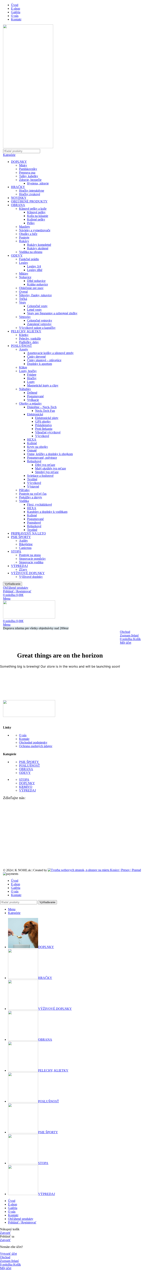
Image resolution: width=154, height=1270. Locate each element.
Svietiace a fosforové (40, 475)
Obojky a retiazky (30, 403)
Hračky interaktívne (31, 190)
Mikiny (23, 273)
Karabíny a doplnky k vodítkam (47, 511)
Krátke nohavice (37, 284)
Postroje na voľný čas (33, 493)
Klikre (23, 367)
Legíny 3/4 (34, 266)
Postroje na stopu (30, 555)
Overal (23, 291)
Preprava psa (27, 172)
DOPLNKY (19, 161)
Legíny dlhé (34, 270)
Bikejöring (25, 544)
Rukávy (24, 241)
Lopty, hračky (28, 371)
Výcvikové (42, 436)
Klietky (23, 335)
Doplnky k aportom (39, 363)
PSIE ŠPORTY (21, 537)
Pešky (31, 223)
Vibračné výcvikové (48, 432)
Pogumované (35, 396)
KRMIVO (25, 786)
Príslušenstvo (43, 425)
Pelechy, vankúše (30, 338)
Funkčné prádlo (29, 259)
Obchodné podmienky (33, 742)
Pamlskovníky (28, 169)
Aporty (23, 349)
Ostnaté (32, 450)
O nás (22, 735)
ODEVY (17, 255)
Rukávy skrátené (37, 248)
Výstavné (33, 486)
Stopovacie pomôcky (32, 558)
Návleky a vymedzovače (34, 230)
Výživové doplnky (31, 576)
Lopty (31, 382)
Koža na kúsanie (37, 216)
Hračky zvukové (29, 194)
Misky (23, 165)
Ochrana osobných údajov (35, 746)
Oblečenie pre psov (31, 288)
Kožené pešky (36, 219)
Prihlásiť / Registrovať (22, 1222)
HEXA (31, 439)
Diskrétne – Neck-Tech (42, 407)
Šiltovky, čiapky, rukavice (35, 295)
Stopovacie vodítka (31, 562)
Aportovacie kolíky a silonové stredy (50, 353)
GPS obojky (43, 421)
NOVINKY (18, 197)
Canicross (25, 547)
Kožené (32, 443)
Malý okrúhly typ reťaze (50, 468)
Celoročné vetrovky (39, 320)
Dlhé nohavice (36, 280)
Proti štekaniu (43, 428)
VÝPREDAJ (19, 566)
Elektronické (35, 414)
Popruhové (34, 522)
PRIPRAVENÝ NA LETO (28, 533)
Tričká (23, 299)
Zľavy (23, 569)
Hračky (31, 378)
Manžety (24, 226)
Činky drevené (36, 356)
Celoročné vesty (37, 306)
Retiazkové (34, 461)
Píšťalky (24, 490)
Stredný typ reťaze (47, 472)
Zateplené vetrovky (39, 324)
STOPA (16, 551)
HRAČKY (18, 187)
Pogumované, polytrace (42, 457)
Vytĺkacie (33, 400)
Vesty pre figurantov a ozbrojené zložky (52, 313)
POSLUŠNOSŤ (21, 345)
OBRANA (18, 205)
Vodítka (24, 501)
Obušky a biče (28, 234)
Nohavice (25, 277)
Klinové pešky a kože (33, 208)
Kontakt (24, 739)
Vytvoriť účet (8, 1253)
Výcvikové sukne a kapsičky (37, 327)
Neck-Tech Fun (45, 410)
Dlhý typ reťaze (45, 465)
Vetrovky (25, 317)
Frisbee (31, 374)
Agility (23, 540)
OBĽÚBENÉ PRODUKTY (29, 201)
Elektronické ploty (46, 418)
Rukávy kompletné (39, 244)
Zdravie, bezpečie (30, 179)
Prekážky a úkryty (30, 497)
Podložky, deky (29, 342)
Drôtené (32, 392)
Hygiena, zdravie (38, 183)
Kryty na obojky (37, 446)
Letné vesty (34, 309)
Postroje (24, 237)
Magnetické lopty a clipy (42, 385)
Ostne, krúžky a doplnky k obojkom (50, 454)
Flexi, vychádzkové (39, 504)
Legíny (23, 262)
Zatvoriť (5, 1233)
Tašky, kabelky (28, 176)
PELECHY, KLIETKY (26, 331)
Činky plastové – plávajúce (44, 360)
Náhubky (25, 389)
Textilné (32, 479)
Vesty (22, 302)
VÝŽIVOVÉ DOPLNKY (28, 573)
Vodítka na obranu (30, 252)
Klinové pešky (36, 212)
